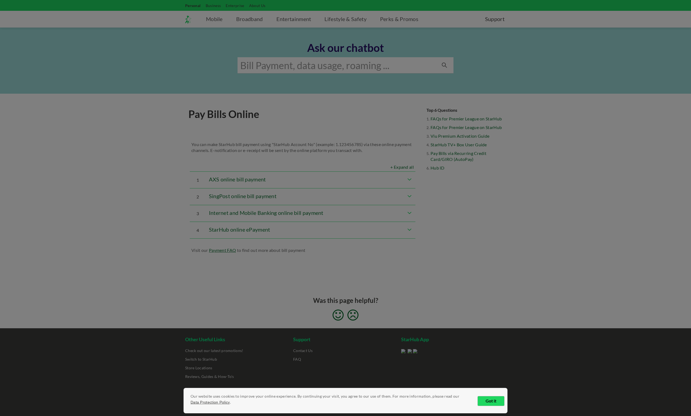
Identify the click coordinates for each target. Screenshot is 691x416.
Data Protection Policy (210, 402)
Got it (491, 400)
